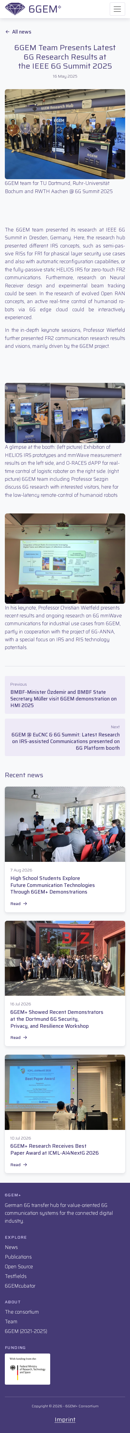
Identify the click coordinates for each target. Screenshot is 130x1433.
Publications (18, 1257)
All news (21, 32)
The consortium (22, 1312)
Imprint (65, 1419)
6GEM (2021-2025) (26, 1331)
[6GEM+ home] (33, 9)
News (11, 1247)
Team (11, 1321)
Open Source (19, 1266)
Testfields (16, 1276)
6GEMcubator (20, 1286)
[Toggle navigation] (117, 9)
